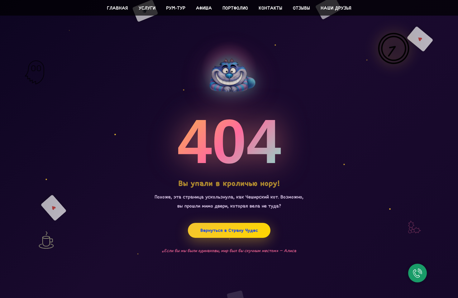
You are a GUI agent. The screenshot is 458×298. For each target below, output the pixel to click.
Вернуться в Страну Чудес (229, 230)
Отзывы (301, 8)
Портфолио (235, 8)
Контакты (270, 8)
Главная (117, 8)
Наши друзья (336, 8)
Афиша (204, 8)
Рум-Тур (175, 8)
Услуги (147, 8)
